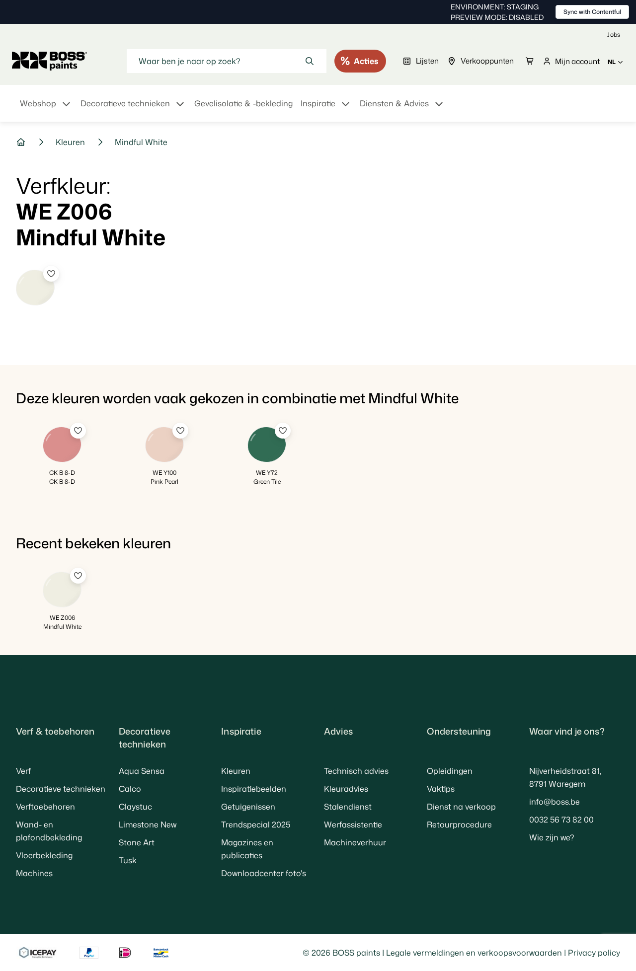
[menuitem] (46, 109)
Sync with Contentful (592, 11)
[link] (613, 34)
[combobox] (226, 61)
